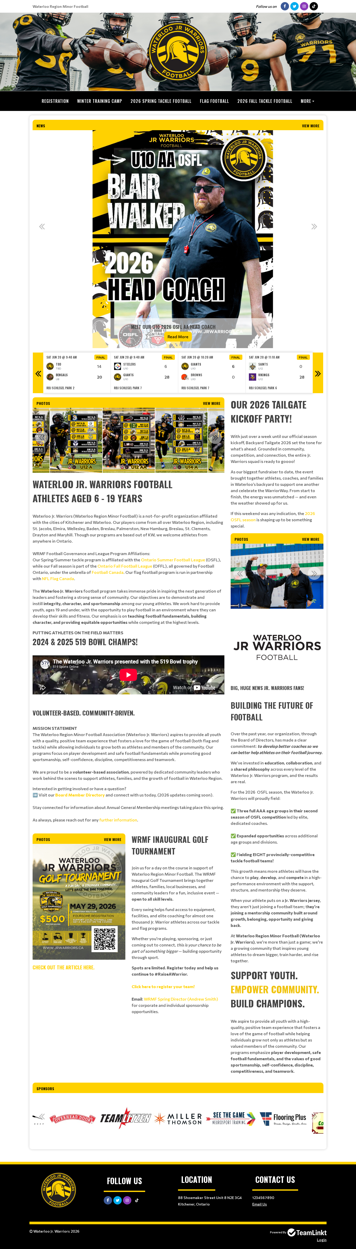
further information (118, 819)
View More (311, 125)
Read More (178, 336)
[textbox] (128, 551)
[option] (178, 239)
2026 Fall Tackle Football (264, 101)
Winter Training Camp (99, 101)
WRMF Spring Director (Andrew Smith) (181, 998)
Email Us (259, 1204)
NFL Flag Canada (58, 578)
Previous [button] (41, 226)
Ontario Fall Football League (124, 565)
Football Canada (108, 572)
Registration (55, 101)
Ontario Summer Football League (173, 559)
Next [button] (314, 226)
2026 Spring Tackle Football (161, 101)
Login (322, 1240)
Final (100, 357)
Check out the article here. (64, 967)
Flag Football (214, 101)
